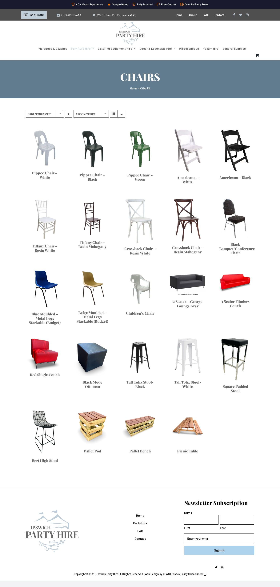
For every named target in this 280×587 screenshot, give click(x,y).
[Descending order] (68, 114)
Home (133, 88)
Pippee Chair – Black (200, 215)
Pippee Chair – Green (80, 368)
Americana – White (199, 393)
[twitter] (240, 14)
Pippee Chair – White (80, 244)
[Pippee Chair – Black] (199, 169)
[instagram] (247, 14)
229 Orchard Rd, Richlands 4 (114, 15)
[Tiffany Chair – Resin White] (199, 456)
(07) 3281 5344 (72, 15)
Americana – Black (80, 478)
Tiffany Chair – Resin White (199, 504)
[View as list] (121, 113)
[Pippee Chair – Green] (80, 314)
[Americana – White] (199, 326)
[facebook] (234, 14)
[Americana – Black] (80, 444)
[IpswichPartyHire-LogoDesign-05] (130, 23)
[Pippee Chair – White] (80, 183)
